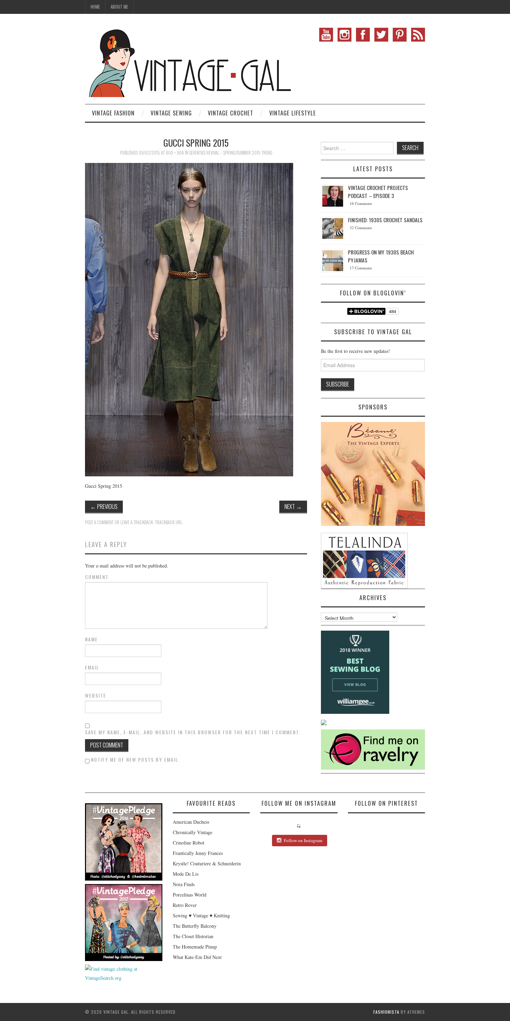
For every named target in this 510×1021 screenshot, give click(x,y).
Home (95, 6)
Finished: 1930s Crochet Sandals (385, 220)
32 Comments (361, 227)
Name (91, 639)
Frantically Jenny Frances (198, 853)
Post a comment (99, 522)
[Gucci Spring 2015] (189, 318)
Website (95, 695)
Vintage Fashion (113, 113)
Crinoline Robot (188, 842)
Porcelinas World (189, 894)
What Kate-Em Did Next (197, 957)
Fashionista (386, 1012)
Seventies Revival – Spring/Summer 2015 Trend (230, 152)
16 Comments (361, 203)
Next (293, 506)
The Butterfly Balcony (194, 926)
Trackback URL (168, 522)
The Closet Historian (193, 936)
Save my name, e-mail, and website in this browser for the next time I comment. (192, 732)
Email (92, 667)
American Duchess (191, 822)
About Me (119, 6)
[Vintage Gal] (189, 61)
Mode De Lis (185, 874)
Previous (104, 506)
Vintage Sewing (171, 113)
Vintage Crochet (230, 113)
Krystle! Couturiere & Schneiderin (207, 863)
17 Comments (361, 267)
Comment (97, 576)
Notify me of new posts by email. (135, 759)
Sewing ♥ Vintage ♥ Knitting (201, 915)
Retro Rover (185, 905)
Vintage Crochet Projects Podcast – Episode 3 (378, 191)
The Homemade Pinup (195, 946)
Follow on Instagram (303, 840)
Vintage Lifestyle (292, 113)
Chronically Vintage (192, 832)
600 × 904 (175, 152)
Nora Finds (184, 884)
